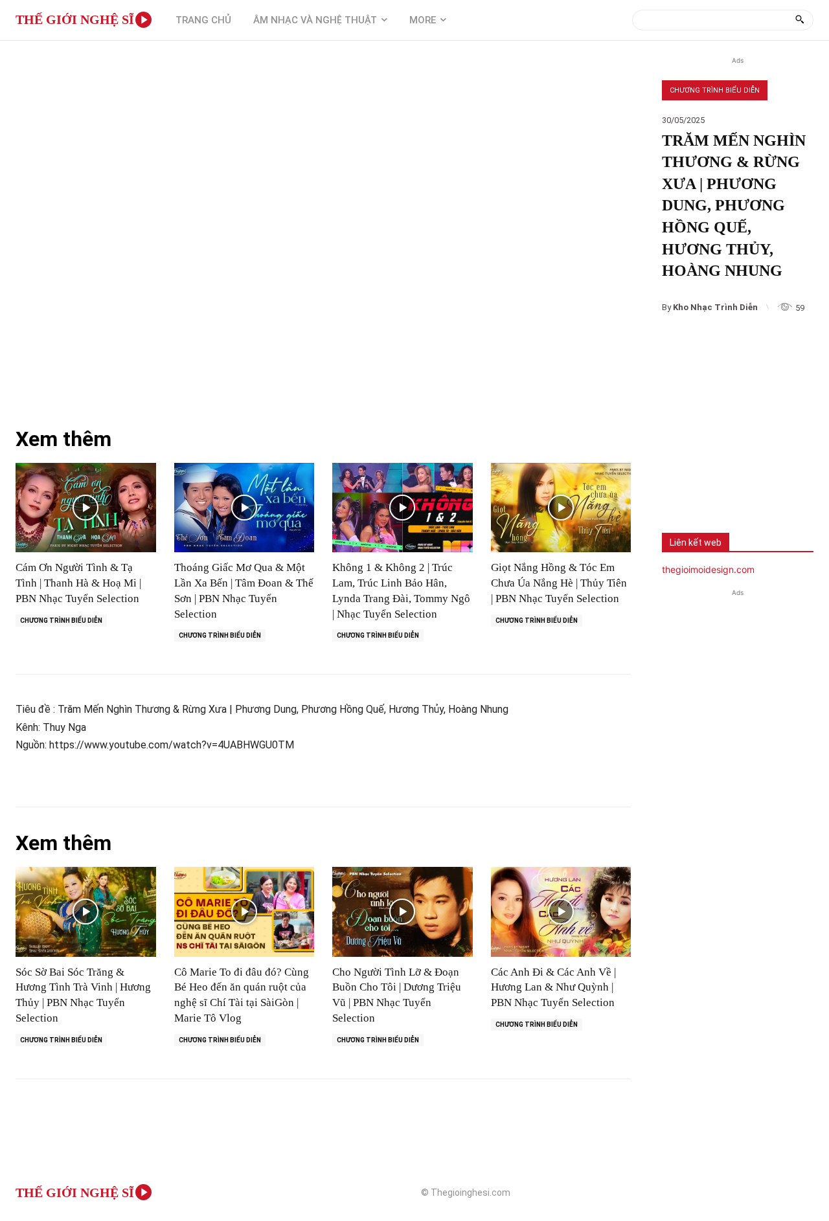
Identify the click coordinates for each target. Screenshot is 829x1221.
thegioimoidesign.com (708, 569)
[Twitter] (724, 482)
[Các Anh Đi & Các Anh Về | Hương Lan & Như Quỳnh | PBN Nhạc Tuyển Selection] (561, 912)
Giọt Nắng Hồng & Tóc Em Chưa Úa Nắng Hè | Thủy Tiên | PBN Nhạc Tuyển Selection (559, 583)
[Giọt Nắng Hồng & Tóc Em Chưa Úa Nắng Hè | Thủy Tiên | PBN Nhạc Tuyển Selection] (561, 508)
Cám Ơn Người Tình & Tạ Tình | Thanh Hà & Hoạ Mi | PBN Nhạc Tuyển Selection (78, 583)
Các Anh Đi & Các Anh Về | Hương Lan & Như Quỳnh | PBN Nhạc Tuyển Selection (553, 987)
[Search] (799, 20)
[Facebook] (681, 482)
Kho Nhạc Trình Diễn (715, 307)
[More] (767, 482)
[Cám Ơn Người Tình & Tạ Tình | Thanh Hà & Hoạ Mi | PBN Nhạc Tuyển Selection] (86, 508)
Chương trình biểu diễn (715, 90)
